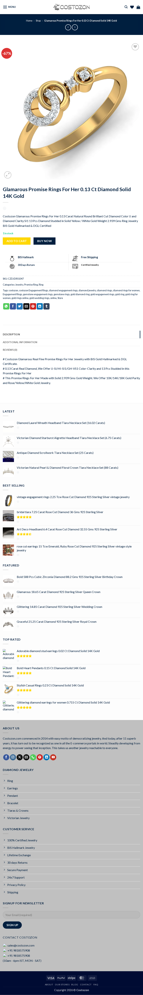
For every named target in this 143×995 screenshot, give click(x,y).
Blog (74, 984)
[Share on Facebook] (13, 306)
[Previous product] (75, 27)
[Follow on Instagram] (13, 757)
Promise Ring (31, 284)
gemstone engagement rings (38, 294)
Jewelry (19, 284)
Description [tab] (11, 334)
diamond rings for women (126, 290)
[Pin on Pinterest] (33, 306)
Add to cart (17, 241)
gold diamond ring (80, 294)
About (49, 984)
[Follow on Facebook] (6, 757)
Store (60, 297)
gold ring (119, 294)
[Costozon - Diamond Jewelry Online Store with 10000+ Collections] (71, 7)
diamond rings (104, 290)
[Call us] (33, 757)
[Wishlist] (132, 7)
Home (29, 20)
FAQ (95, 984)
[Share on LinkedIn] (40, 306)
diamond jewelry (87, 290)
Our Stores (62, 984)
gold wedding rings (39, 297)
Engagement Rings (12, 294)
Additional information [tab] (20, 342)
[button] (9, 7)
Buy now (44, 241)
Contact (86, 984)
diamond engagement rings (63, 290)
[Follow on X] (20, 757)
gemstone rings (62, 294)
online (53, 297)
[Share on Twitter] (20, 306)
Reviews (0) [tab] (10, 349)
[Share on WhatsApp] (6, 306)
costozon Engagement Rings (33, 290)
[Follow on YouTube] (53, 757)
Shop (38, 20)
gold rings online (20, 297)
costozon (13, 290)
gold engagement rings (102, 294)
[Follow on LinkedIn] (46, 757)
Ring (41, 284)
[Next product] (68, 27)
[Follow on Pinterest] (40, 757)
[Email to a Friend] (26, 306)
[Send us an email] (26, 757)
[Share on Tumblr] (46, 306)
